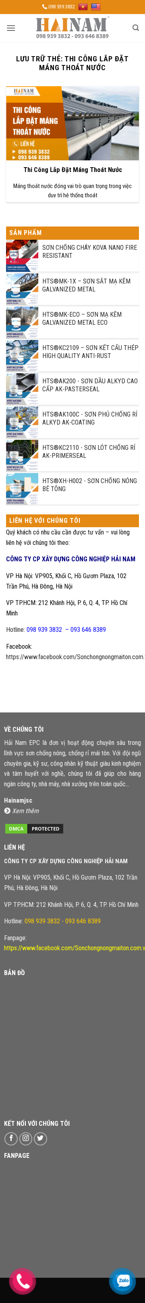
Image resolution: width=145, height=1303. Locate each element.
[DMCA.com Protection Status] (34, 828)
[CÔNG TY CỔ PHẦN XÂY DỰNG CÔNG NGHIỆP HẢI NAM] (72, 28)
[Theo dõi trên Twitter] (40, 1138)
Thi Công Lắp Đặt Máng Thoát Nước (72, 170)
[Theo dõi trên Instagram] (26, 1138)
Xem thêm (25, 811)
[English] (97, 7)
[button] (11, 28)
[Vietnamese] (84, 7)
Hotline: (56, 629)
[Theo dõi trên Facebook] (11, 1138)
